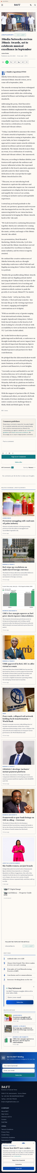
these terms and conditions (20, 432)
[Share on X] (11, 62)
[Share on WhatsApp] (7, 62)
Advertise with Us (6, 1117)
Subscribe (18, 462)
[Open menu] (3, 5)
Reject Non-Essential (18, 1160)
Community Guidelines (8, 1137)
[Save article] (26, 62)
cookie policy (17, 1156)
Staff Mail (4, 1122)
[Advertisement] (18, 917)
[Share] (22, 62)
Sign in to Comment (18, 457)
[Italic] (6, 453)
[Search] (34, 5)
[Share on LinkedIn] (18, 62)
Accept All (18, 1168)
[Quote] (9, 453)
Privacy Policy (5, 1132)
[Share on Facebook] (15, 62)
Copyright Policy (6, 1143)
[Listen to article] (3, 62)
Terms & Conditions (7, 1129)
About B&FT (5, 1111)
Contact (3, 1119)
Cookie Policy (5, 1135)
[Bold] (3, 453)
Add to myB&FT (21, 35)
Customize (18, 1164)
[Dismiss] (33, 986)
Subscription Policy (7, 1140)
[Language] (30, 5)
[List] (12, 453)
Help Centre (4, 1114)
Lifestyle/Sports (7, 35)
